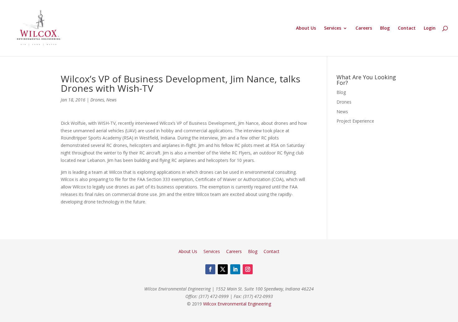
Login (430, 28)
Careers (363, 28)
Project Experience (355, 121)
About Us (306, 28)
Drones (97, 100)
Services (332, 28)
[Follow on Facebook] (210, 269)
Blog (385, 28)
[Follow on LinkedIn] (235, 269)
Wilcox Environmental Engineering (237, 304)
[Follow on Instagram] (248, 269)
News (111, 100)
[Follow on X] (223, 269)
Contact (407, 28)
